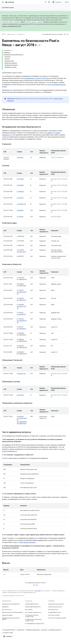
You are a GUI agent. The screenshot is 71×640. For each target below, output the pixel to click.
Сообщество (20, 630)
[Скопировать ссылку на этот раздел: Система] (10, 166)
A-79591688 (20, 179)
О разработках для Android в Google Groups (33, 620)
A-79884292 (20, 191)
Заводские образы (7, 615)
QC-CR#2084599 (22, 422)
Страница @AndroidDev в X (33, 607)
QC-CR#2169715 (21, 314)
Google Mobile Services (54, 612)
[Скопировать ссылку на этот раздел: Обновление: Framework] (24, 360)
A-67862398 (20, 210)
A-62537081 (20, 373)
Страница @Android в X (31, 604)
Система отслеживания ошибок (57, 618)
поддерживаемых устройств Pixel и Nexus (36, 78)
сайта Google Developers (27, 542)
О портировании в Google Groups (34, 623)
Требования (5, 607)
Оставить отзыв (8, 632)
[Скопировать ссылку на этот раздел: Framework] (13, 144)
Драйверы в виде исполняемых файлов (10, 618)
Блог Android (28, 609)
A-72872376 (20, 198)
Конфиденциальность (55, 630)
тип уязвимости (49, 133)
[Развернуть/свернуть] (12, 50)
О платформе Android (8, 630)
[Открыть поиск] (46, 2)
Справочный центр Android (56, 604)
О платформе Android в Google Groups (31, 615)
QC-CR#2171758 (21, 306)
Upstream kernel (21, 252)
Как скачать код (6, 609)
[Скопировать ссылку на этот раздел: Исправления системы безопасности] (42, 127)
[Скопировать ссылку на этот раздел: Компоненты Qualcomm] (23, 264)
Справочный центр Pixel (54, 607)
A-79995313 (20, 216)
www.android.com (53, 609)
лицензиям (38, 590)
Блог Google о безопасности (33, 612)
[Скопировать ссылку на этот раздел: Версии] (11, 563)
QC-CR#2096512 (21, 423)
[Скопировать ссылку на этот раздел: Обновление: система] (21, 382)
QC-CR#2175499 (21, 292)
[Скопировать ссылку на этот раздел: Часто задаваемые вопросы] (32, 432)
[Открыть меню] (3, 2)
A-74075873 (20, 204)
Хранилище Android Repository (10, 604)
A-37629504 (20, 185)
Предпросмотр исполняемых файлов (12, 612)
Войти (67, 2)
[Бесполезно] (67, 34)
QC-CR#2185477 (21, 329)
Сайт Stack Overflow (54, 615)
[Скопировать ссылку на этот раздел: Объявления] (16, 110)
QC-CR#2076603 (22, 418)
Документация (8, 7)
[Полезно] (65, 34)
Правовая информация (33, 630)
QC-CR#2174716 (21, 300)
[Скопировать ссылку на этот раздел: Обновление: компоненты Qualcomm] (34, 403)
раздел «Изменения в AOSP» (11, 26)
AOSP (3, 34)
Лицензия (44, 630)
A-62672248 (20, 395)
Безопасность (21, 34)
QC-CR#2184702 (21, 320)
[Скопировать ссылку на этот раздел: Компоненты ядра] (18, 223)
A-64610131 (20, 157)
